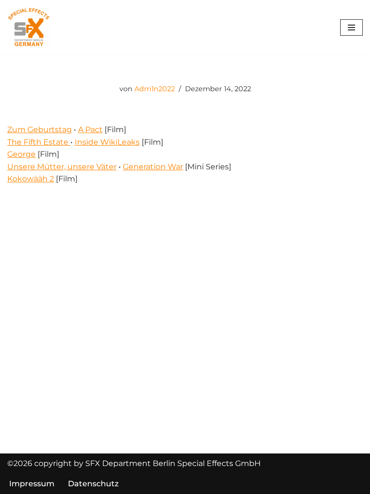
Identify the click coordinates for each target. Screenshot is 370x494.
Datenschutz (93, 483)
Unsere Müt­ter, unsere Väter (62, 166)
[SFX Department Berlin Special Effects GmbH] (29, 27)
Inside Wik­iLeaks (107, 142)
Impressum (31, 483)
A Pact (90, 129)
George (21, 154)
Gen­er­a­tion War (153, 166)
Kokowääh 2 (30, 178)
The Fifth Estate (38, 142)
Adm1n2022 (154, 88)
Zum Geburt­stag (39, 129)
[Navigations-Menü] (351, 27)
